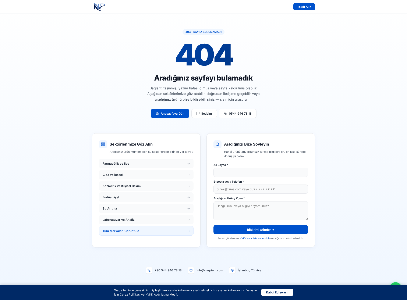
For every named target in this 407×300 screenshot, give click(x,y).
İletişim (206, 113)
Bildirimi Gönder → (260, 229)
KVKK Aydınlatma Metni (161, 294)
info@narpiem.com (210, 270)
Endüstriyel (146, 197)
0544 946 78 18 (240, 113)
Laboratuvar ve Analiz (146, 219)
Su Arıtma (146, 208)
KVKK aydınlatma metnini (254, 238)
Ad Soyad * (220, 165)
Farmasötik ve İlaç (146, 163)
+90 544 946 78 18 (168, 270)
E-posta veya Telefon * (228, 181)
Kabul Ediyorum (277, 292)
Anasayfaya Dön (172, 113)
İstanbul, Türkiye (249, 270)
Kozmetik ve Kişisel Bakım (146, 186)
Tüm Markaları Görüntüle (146, 231)
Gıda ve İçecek (146, 174)
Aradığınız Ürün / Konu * (229, 198)
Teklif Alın (304, 6)
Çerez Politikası (130, 294)
